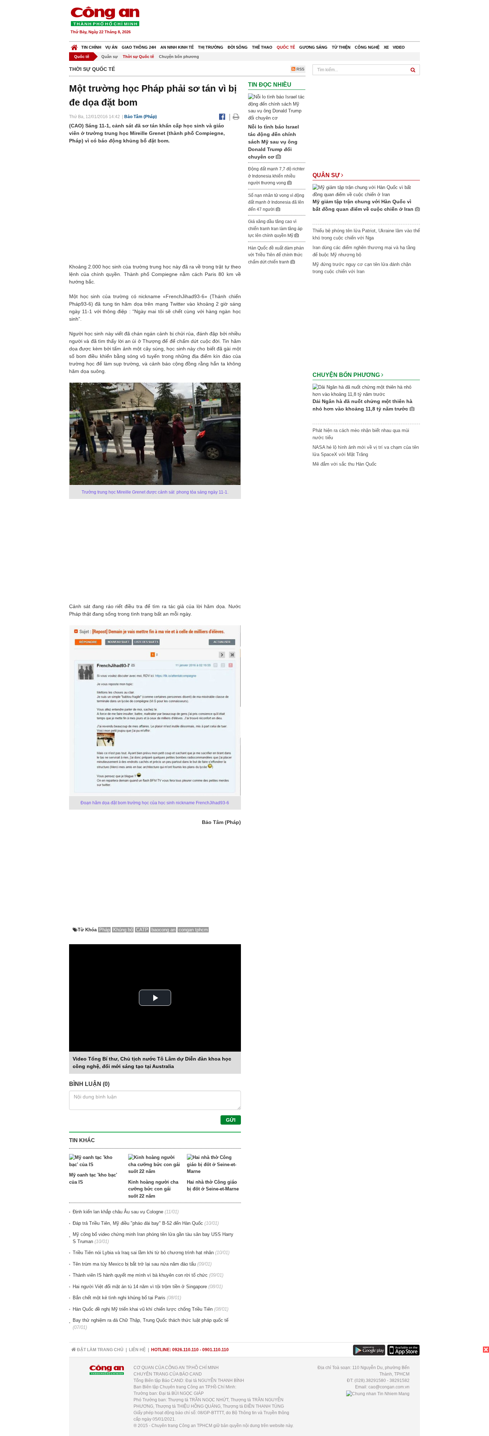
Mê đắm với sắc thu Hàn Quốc (345, 464)
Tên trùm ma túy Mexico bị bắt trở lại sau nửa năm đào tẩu (134, 1264)
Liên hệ (137, 1349)
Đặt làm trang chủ (100, 1349)
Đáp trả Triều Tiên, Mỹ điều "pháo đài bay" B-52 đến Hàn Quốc (138, 1223)
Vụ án (111, 47)
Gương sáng (313, 47)
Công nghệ (367, 47)
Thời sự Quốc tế (138, 56)
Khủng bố (123, 929)
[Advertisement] (290, 21)
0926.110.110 (185, 1349)
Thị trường (210, 47)
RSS (299, 69)
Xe (386, 47)
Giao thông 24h (139, 47)
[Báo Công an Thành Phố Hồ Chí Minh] (74, 45)
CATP (142, 929)
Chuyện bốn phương (179, 56)
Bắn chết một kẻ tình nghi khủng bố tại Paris (119, 1297)
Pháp (104, 929)
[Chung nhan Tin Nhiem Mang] (378, 1393)
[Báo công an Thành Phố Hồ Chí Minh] (105, 16)
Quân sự (109, 56)
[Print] (236, 116)
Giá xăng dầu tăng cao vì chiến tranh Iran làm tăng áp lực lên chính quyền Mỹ (275, 228)
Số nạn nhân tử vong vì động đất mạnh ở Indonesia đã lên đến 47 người (276, 202)
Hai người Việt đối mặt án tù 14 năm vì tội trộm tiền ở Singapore (140, 1286)
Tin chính (91, 47)
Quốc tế (286, 47)
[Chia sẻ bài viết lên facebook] (222, 116)
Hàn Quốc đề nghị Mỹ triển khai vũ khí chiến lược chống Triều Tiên (143, 1309)
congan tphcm (193, 929)
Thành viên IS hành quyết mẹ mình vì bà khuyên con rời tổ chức (140, 1275)
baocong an (163, 929)
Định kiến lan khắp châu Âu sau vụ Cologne (118, 1211)
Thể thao (262, 47)
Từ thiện (341, 47)
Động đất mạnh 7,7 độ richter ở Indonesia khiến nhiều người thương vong (276, 175)
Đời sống (238, 47)
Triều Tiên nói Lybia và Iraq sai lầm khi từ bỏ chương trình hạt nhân (143, 1252)
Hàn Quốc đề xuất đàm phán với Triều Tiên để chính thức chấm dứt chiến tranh (276, 255)
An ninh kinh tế (177, 47)
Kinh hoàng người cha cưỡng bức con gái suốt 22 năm (153, 1189)
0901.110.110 (215, 1349)
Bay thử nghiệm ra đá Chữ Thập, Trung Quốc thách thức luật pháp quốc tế (150, 1320)
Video (399, 47)
